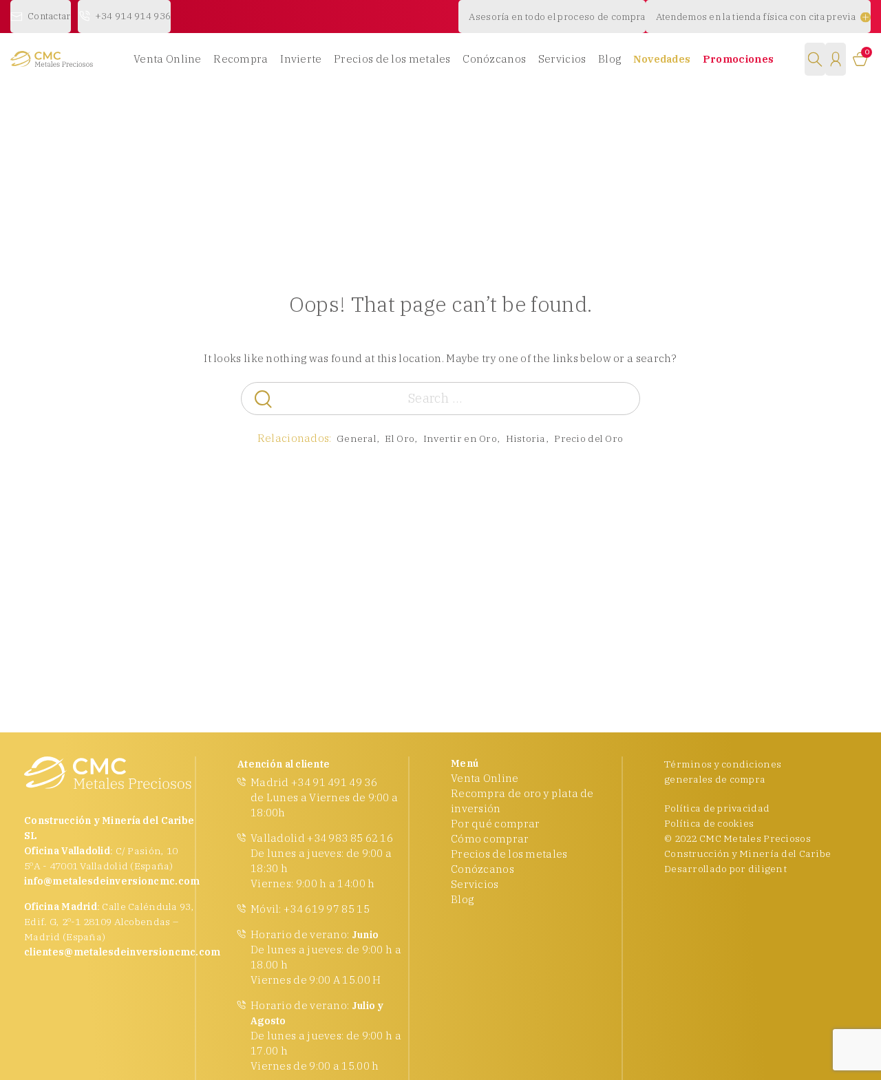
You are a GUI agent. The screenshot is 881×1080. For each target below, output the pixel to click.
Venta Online (168, 58)
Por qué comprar (495, 823)
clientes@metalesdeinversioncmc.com (122, 952)
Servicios (562, 58)
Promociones (738, 58)
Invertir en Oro (460, 438)
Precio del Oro (588, 438)
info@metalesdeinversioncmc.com (112, 881)
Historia (526, 438)
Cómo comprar (490, 838)
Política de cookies (709, 823)
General (356, 438)
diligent (767, 868)
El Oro (399, 438)
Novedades (662, 58)
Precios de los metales (392, 58)
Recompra (240, 58)
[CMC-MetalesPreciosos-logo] (51, 59)
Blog (609, 58)
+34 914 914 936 (133, 16)
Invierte (300, 58)
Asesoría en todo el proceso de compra (557, 16)
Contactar (49, 16)
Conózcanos (494, 58)
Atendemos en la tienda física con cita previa (756, 16)
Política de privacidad (716, 808)
